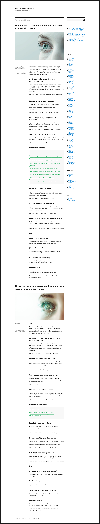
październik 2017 (71, 152)
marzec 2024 (70, 87)
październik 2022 (71, 100)
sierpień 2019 (70, 138)
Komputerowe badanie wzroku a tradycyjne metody (42, 414)
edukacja (70, 177)
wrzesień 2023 (71, 92)
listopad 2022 (70, 99)
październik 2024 (71, 78)
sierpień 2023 (70, 93)
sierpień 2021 (70, 117)
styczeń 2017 (70, 159)
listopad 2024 (70, 77)
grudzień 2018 (70, 141)
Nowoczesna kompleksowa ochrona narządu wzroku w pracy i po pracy (39, 287)
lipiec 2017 (70, 155)
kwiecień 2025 (71, 72)
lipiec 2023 (70, 94)
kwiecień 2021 (70, 122)
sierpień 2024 (70, 81)
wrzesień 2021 (71, 116)
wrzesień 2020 (71, 129)
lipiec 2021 (70, 118)
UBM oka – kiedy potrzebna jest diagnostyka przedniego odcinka (45, 181)
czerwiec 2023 (70, 95)
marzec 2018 (70, 149)
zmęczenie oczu (23, 73)
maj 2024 (70, 84)
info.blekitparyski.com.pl (25, 8)
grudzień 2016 (71, 161)
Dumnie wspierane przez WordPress (32, 518)
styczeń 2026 (70, 64)
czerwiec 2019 (70, 139)
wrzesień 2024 (71, 80)
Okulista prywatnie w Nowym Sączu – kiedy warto (41, 412)
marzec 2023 (70, 97)
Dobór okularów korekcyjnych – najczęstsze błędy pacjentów (44, 168)
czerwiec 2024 (71, 83)
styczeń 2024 (70, 89)
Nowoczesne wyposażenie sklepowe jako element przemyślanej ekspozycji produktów (75, 41)
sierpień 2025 (70, 68)
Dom (69, 176)
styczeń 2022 (70, 111)
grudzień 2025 (71, 65)
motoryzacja (70, 179)
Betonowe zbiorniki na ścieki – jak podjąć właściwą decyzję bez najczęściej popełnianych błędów (76, 38)
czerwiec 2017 (70, 156)
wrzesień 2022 (71, 101)
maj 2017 (70, 157)
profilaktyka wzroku (18, 70)
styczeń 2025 (70, 75)
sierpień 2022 (70, 103)
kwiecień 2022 (71, 107)
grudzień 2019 (71, 135)
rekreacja (70, 182)
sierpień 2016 (70, 164)
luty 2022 (70, 110)
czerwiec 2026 (71, 58)
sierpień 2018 (70, 144)
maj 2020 (70, 132)
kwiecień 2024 (71, 86)
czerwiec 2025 (71, 70)
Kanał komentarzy (71, 200)
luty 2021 (70, 124)
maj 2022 (70, 106)
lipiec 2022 (70, 104)
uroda (69, 186)
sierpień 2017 (70, 153)
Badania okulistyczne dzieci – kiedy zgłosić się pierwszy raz (44, 160)
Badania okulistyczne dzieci (36, 415)
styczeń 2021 (70, 126)
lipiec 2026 (70, 57)
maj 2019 (70, 140)
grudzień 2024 (71, 76)
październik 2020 (71, 128)
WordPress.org (71, 201)
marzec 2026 (70, 61)
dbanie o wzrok (17, 66)
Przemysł (70, 180)
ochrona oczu (20, 68)
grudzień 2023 (71, 90)
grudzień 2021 (70, 112)
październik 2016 (71, 162)
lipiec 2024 (70, 82)
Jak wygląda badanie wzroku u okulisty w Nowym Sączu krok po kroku (46, 156)
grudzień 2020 (71, 127)
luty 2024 (70, 88)
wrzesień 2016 (71, 163)
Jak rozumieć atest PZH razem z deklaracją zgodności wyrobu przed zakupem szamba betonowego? (76, 32)
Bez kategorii (70, 174)
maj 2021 (70, 121)
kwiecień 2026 (71, 60)
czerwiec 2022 (71, 105)
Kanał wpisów (70, 199)
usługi (16, 64)
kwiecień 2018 (70, 147)
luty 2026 (70, 63)
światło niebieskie (20, 72)
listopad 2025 (70, 66)
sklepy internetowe (71, 183)
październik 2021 (71, 115)
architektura (70, 173)
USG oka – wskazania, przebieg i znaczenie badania (42, 177)
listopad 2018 (70, 142)
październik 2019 (71, 136)
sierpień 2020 (70, 130)
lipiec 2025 (70, 69)
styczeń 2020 (70, 134)
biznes (69, 175)
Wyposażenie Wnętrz (72, 188)
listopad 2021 (70, 113)
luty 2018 (70, 150)
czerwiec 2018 (70, 146)
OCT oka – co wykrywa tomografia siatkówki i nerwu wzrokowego (45, 174)
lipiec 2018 (70, 145)
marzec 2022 (70, 109)
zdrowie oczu (17, 73)
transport (70, 185)
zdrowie (69, 189)
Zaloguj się (70, 198)
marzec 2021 (70, 123)
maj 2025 (70, 71)
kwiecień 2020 (71, 133)
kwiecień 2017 (70, 158)
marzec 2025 (70, 74)
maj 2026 (70, 59)
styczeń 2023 (70, 98)
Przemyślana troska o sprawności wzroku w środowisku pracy (39, 27)
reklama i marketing (72, 181)
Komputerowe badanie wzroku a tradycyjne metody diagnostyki (45, 171)
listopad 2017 (70, 151)
